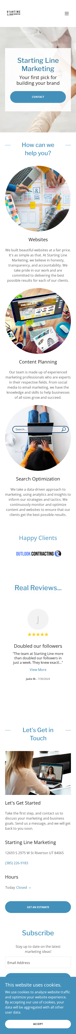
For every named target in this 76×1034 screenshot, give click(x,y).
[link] (13, 13)
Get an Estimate (38, 907)
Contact (38, 97)
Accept (38, 1024)
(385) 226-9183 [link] (16, 863)
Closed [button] (21, 887)
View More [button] (38, 669)
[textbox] (38, 962)
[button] (66, 13)
